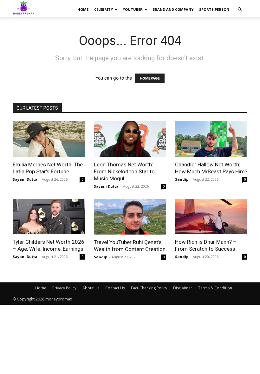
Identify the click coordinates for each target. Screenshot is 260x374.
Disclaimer (182, 288)
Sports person (214, 9)
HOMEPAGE (150, 78)
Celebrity (103, 9)
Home (82, 9)
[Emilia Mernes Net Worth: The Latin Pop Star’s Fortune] (49, 139)
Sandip (181, 179)
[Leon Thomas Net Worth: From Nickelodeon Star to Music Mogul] (130, 139)
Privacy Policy (64, 288)
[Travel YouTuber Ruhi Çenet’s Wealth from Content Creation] (130, 217)
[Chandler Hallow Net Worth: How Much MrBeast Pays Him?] (211, 139)
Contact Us (115, 288)
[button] (239, 10)
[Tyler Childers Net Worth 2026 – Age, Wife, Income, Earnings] (49, 217)
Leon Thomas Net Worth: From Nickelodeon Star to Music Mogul (124, 171)
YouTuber (133, 9)
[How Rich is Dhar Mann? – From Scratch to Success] (211, 217)
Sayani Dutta (25, 179)
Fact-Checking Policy (149, 288)
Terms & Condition (215, 288)
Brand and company (173, 9)
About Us (90, 288)
